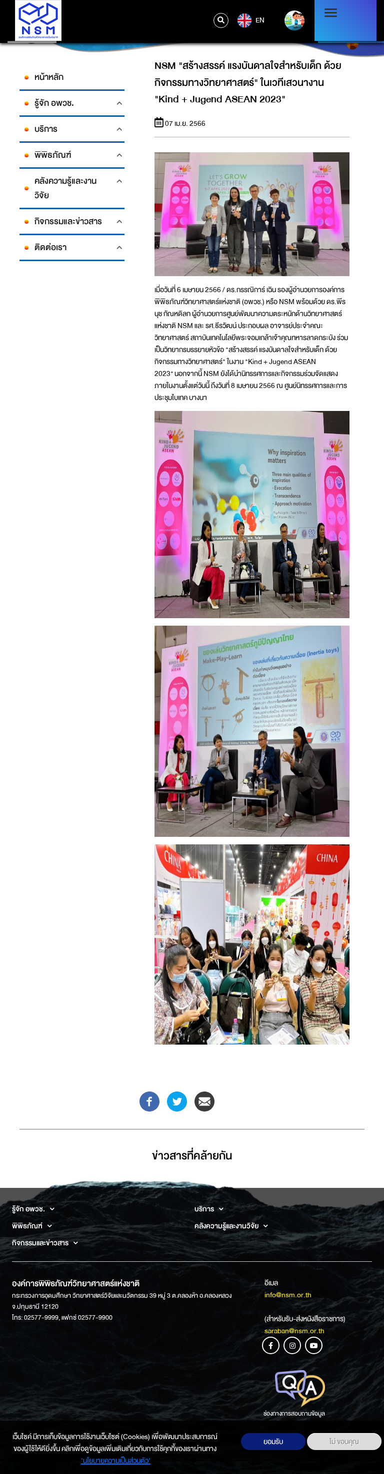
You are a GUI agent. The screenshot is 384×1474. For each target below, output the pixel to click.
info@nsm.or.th (288, 1295)
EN (259, 19)
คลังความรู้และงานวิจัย (65, 188)
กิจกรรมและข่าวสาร (68, 221)
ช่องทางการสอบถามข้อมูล (294, 1414)
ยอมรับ (273, 1442)
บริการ (46, 129)
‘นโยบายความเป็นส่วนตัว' (115, 1461)
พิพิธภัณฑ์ (52, 155)
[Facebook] (150, 1101)
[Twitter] (177, 1101)
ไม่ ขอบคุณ (344, 1442)
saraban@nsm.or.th (294, 1331)
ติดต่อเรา (50, 247)
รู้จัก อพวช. (54, 103)
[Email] (204, 1101)
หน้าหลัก (49, 77)
